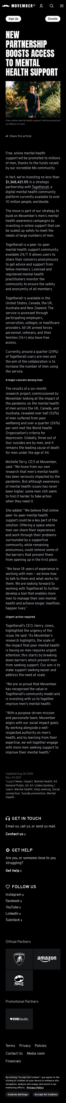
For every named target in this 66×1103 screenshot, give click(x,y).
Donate (53, 19)
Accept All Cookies (46, 1094)
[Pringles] (19, 980)
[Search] (51, 6)
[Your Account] (41, 6)
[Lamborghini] (19, 959)
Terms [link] (10, 1046)
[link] (16, 834)
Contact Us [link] (14, 1053)
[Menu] (62, 6)
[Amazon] (47, 959)
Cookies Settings (18, 1094)
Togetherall (40, 187)
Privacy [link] (25, 1046)
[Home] (18, 5)
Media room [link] (36, 1053)
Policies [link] (40, 1046)
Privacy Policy (35, 1087)
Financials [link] (13, 1061)
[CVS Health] (19, 1019)
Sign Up (13, 19)
